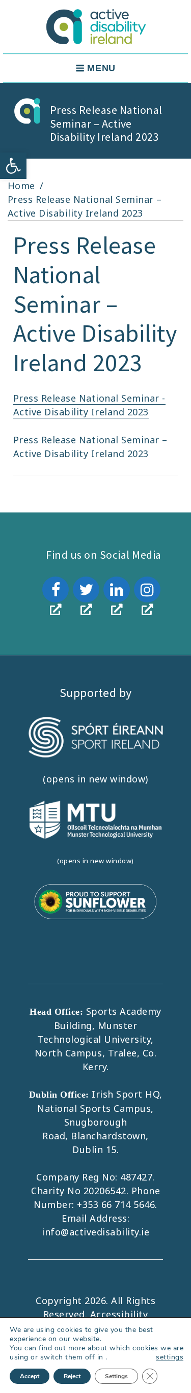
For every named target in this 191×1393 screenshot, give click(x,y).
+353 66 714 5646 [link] (116, 1204)
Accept (29, 1376)
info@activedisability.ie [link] (95, 1232)
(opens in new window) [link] (95, 779)
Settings (116, 1376)
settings (169, 1357)
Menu (101, 68)
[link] (13, 166)
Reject (72, 1376)
